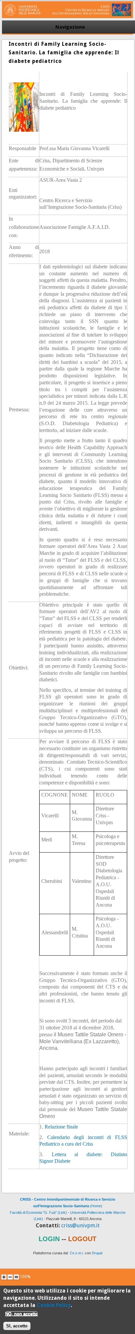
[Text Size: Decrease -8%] (10, 1277)
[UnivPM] (67, 16)
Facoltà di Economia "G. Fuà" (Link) (38, 1212)
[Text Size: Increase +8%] (4, 1277)
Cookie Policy (54, 1305)
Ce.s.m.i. (77, 1253)
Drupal (97, 1253)
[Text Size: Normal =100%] (16, 1277)
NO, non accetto (21, 1313)
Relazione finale (61, 1127)
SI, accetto (17, 1325)
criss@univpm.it (80, 1225)
